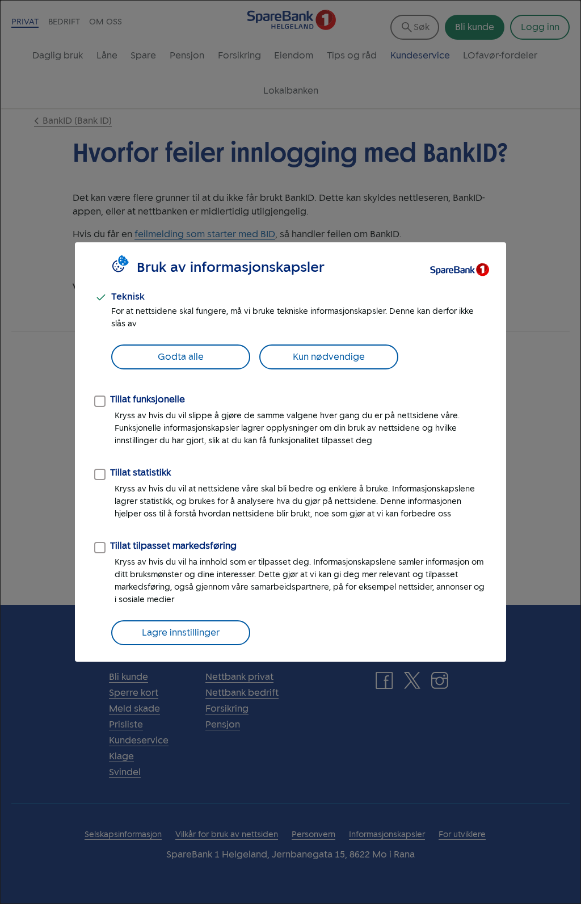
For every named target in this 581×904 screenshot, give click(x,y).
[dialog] (290, 452)
